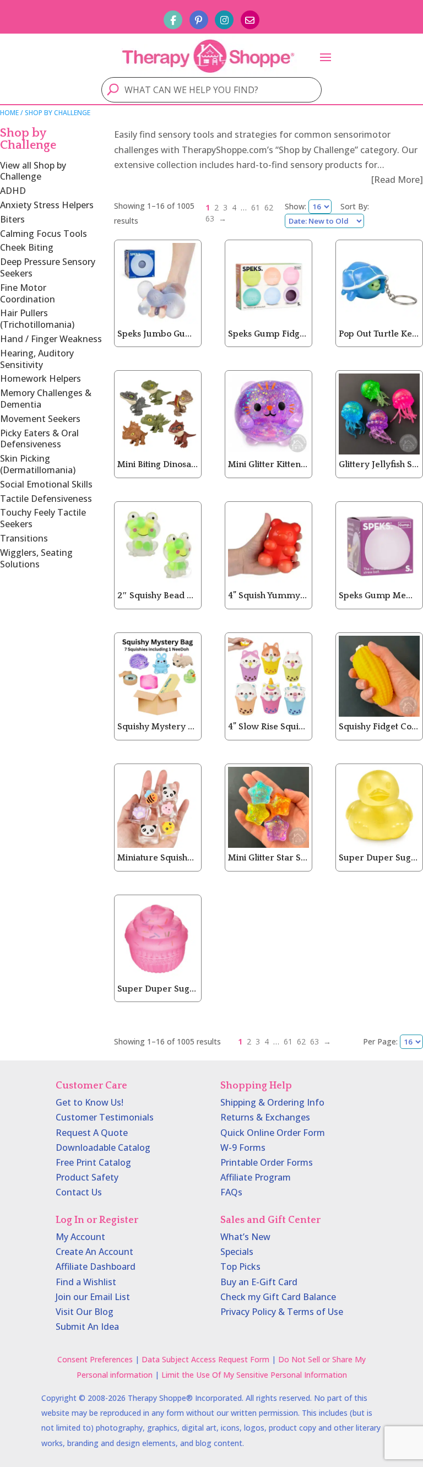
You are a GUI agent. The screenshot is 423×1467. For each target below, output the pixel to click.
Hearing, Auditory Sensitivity (37, 359)
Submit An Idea (87, 1326)
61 (255, 207)
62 (268, 207)
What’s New (245, 1237)
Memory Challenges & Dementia (45, 398)
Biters (12, 219)
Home (9, 112)
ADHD (13, 191)
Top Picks (240, 1266)
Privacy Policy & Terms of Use (281, 1312)
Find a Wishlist (86, 1282)
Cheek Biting (26, 247)
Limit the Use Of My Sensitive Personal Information (254, 1374)
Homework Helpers (40, 378)
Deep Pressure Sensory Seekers (47, 267)
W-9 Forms (242, 1147)
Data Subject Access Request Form (205, 1359)
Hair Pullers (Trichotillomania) (37, 319)
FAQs (231, 1192)
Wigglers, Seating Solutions (36, 558)
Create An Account (94, 1252)
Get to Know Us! (89, 1102)
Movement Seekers (40, 419)
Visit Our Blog (84, 1312)
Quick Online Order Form (272, 1133)
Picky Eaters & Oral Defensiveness (39, 439)
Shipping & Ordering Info (272, 1102)
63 (209, 218)
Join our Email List (93, 1297)
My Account (80, 1237)
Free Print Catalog (93, 1162)
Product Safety (87, 1177)
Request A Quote (92, 1133)
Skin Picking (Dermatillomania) (37, 464)
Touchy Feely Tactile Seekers (43, 518)
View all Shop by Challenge (33, 171)
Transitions (24, 538)
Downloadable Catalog (103, 1147)
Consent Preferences (95, 1359)
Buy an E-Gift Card (258, 1282)
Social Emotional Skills (46, 484)
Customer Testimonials (105, 1117)
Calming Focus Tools (43, 234)
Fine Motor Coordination (27, 293)
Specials (236, 1252)
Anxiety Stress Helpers (47, 205)
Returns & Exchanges (265, 1117)
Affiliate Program (255, 1177)
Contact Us (79, 1192)
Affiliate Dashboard (95, 1266)
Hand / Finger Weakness (51, 339)
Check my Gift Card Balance (278, 1297)
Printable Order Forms (266, 1162)
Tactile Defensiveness (46, 498)
